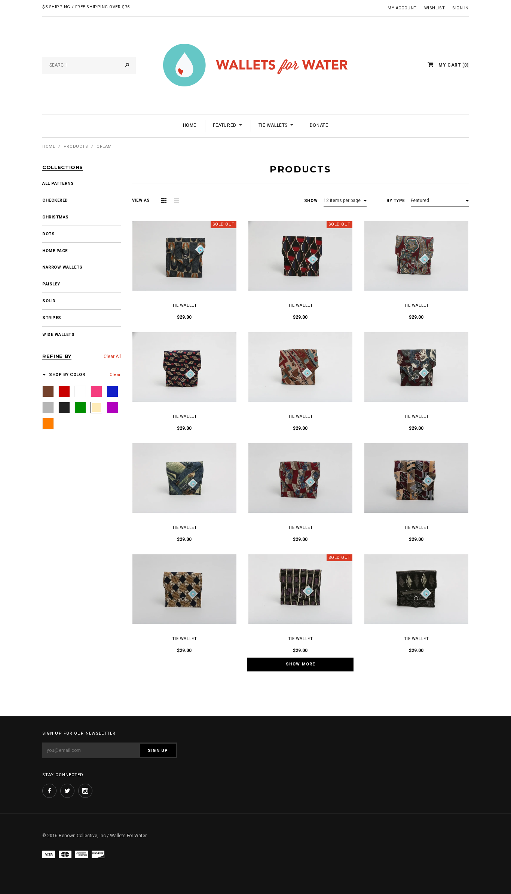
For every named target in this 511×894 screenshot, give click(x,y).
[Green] (80, 407)
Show (311, 200)
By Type (395, 200)
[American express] (81, 854)
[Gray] (48, 407)
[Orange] (48, 423)
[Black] (64, 407)
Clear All (112, 356)
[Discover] (98, 854)
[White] (80, 391)
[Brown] (48, 391)
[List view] (176, 200)
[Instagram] (85, 790)
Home (48, 146)
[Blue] (112, 391)
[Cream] (96, 407)
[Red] (64, 391)
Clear (115, 374)
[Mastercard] (65, 854)
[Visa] (48, 854)
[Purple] (112, 407)
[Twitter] (67, 790)
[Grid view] (163, 200)
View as (141, 200)
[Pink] (96, 391)
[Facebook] (49, 790)
